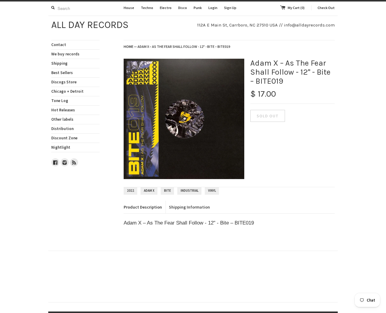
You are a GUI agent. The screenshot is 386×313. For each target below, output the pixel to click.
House (129, 7)
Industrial (189, 190)
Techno (147, 7)
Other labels (62, 119)
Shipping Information (189, 207)
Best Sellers (62, 72)
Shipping (59, 63)
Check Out (326, 7)
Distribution (62, 128)
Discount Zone (64, 138)
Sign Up (230, 7)
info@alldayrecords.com (309, 25)
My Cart (296, 7)
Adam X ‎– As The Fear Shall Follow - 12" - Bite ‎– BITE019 (184, 46)
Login (212, 7)
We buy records (65, 54)
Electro (166, 7)
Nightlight (60, 147)
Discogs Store (64, 82)
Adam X (149, 190)
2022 (130, 190)
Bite (167, 190)
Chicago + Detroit (67, 91)
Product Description (143, 207)
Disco (182, 7)
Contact (58, 44)
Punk (198, 7)
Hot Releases (63, 110)
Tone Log (59, 100)
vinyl (212, 190)
